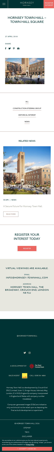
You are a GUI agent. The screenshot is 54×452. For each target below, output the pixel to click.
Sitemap (27, 428)
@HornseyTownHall (27, 336)
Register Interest (49, 4)
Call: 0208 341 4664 (37, 376)
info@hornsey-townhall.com (27, 277)
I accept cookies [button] (27, 449)
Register (27, 248)
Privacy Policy (30, 444)
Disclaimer (27, 436)
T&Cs (27, 432)
